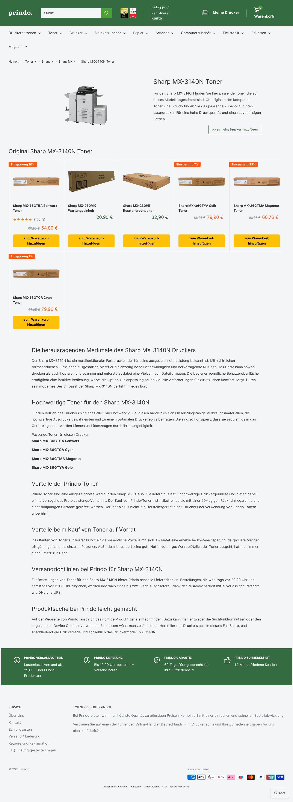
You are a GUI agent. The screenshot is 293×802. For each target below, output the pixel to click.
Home (13, 61)
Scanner (162, 33)
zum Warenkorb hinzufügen (36, 240)
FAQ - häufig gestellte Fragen (32, 750)
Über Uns (16, 715)
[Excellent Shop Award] (124, 13)
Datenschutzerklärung (115, 786)
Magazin (15, 46)
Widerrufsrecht (152, 786)
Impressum (135, 786)
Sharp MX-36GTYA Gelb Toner (197, 208)
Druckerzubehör (108, 33)
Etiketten (258, 33)
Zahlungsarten (20, 729)
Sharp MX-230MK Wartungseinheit (82, 208)
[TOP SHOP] (133, 13)
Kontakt (15, 722)
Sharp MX (65, 61)
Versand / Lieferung (24, 736)
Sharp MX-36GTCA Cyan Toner (32, 300)
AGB (164, 786)
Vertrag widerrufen (179, 786)
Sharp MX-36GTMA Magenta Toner (256, 208)
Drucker (76, 33)
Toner (52, 33)
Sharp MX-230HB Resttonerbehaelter (138, 208)
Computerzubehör (196, 33)
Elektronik (231, 33)
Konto (156, 18)
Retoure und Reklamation (29, 743)
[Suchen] (106, 13)
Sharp (46, 61)
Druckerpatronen (22, 33)
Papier (138, 33)
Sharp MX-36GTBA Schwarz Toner (35, 208)
